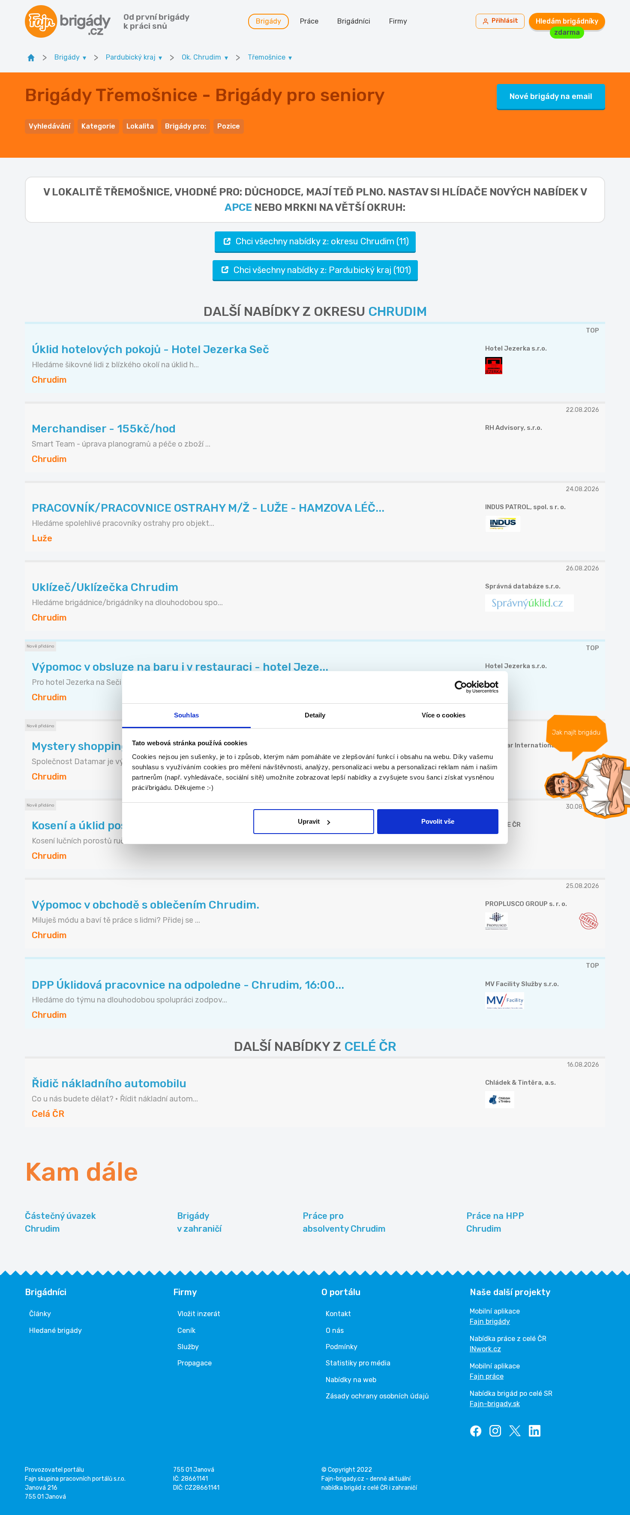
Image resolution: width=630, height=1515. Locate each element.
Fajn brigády (490, 1321)
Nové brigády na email (551, 96)
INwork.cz (485, 1349)
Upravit (309, 821)
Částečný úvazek (60, 1222)
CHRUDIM (397, 311)
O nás (335, 1330)
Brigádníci (353, 21)
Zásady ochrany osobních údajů (377, 1396)
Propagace (194, 1363)
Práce (309, 21)
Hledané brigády (55, 1330)
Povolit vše (437, 821)
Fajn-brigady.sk (495, 1404)
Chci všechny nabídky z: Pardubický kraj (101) (322, 270)
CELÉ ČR (370, 1046)
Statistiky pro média (358, 1363)
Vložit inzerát (198, 1314)
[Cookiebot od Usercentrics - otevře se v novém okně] (460, 687)
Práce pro (344, 1222)
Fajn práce (487, 1376)
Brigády (268, 21)
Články (40, 1314)
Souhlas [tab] (186, 715)
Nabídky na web (351, 1380)
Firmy (398, 21)
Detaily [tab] (315, 715)
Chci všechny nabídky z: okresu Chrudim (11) (322, 241)
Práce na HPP (495, 1222)
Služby (188, 1347)
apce (238, 207)
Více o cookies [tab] (443, 715)
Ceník (186, 1330)
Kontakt (338, 1314)
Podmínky (341, 1347)
